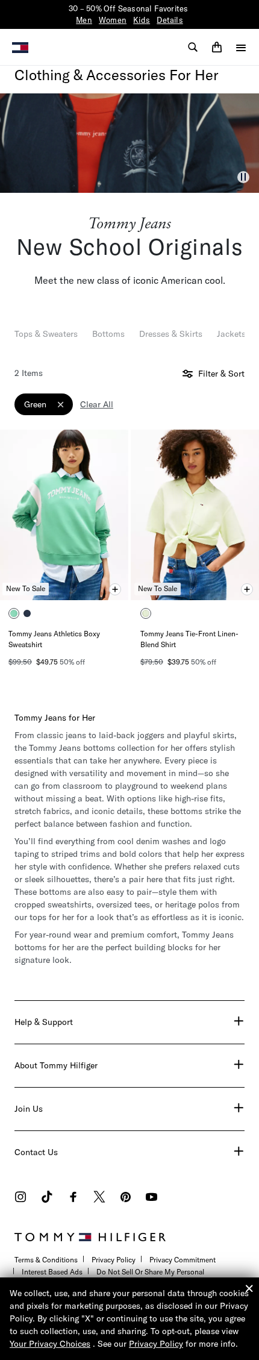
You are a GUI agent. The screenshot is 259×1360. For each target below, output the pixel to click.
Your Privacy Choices (50, 1343)
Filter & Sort (220, 374)
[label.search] (193, 47)
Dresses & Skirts (170, 333)
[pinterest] (125, 1198)
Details (170, 20)
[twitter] (99, 1198)
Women (112, 20)
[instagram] (20, 1198)
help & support (43, 1022)
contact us (36, 1152)
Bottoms (108, 333)
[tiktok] (47, 1198)
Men (84, 20)
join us (28, 1108)
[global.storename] (20, 46)
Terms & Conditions (46, 1259)
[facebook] (73, 1198)
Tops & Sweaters (46, 333)
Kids (141, 20)
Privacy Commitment (182, 1259)
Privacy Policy (114, 1259)
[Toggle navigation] (241, 48)
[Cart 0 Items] (217, 47)
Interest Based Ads (52, 1271)
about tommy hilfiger (56, 1065)
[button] (243, 177)
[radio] (13, 613)
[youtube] (151, 1198)
